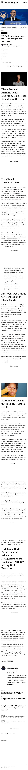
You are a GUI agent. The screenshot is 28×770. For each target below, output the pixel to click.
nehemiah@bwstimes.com (13, 670)
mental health (10, 661)
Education (4, 32)
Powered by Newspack (5, 767)
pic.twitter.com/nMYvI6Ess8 (11, 283)
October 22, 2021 (15, 289)
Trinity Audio (14, 66)
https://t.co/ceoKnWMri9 (10, 282)
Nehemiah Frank (8, 44)
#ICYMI (6, 268)
